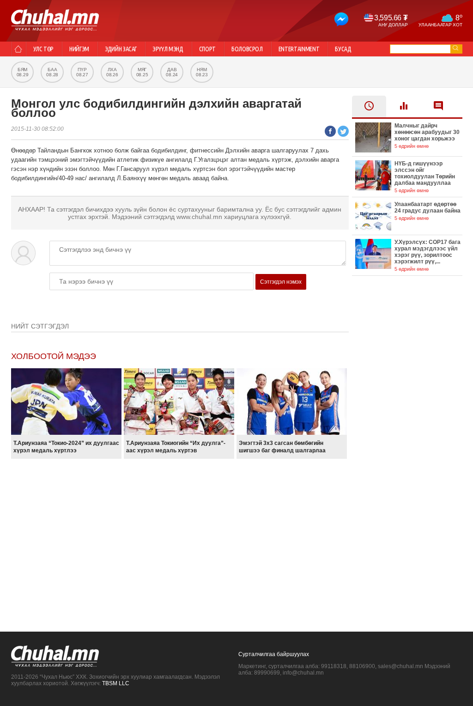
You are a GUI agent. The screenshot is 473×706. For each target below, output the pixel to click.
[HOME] (18, 49)
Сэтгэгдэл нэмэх (281, 282)
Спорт (207, 49)
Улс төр (43, 49)
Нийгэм (79, 49)
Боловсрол (247, 49)
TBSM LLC (115, 683)
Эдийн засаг (121, 49)
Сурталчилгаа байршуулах (273, 654)
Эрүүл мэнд (167, 49)
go (455, 47)
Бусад (343, 49)
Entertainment (299, 49)
